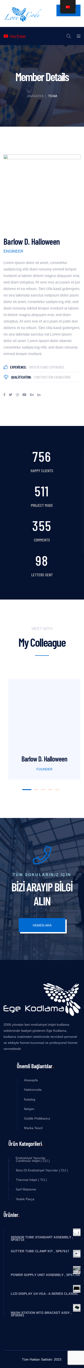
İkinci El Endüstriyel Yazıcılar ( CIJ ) (42, 1170)
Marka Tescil (33, 1128)
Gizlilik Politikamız (37, 1118)
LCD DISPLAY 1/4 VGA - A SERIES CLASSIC (44, 1293)
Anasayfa (35, 96)
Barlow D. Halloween (44, 759)
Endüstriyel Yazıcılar (31, 1158)
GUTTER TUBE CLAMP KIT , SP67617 (40, 1251)
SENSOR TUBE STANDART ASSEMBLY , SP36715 (42, 1238)
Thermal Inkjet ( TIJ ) (31, 1180)
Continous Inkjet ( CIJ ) (33, 1161)
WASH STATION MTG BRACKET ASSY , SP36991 (41, 1314)
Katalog (29, 1099)
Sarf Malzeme (26, 1189)
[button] (27, 789)
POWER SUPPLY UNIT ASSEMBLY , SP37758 (45, 1275)
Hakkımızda (33, 1089)
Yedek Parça (25, 1199)
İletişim (29, 1109)
